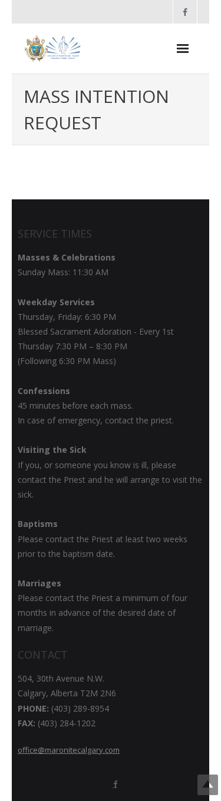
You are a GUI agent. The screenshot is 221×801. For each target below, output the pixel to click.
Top (207, 785)
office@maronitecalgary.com (69, 750)
